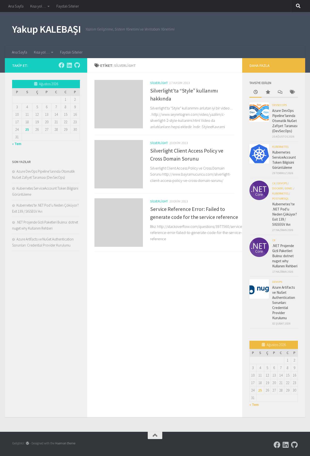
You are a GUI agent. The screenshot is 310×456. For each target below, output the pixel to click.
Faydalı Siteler (67, 6)
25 (27, 129)
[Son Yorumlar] (280, 92)
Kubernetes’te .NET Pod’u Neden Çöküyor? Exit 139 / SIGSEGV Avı (284, 214)
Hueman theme (65, 443)
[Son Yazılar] (255, 92)
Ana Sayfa (15, 6)
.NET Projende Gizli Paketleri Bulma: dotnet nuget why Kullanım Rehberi (284, 255)
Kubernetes (280, 146)
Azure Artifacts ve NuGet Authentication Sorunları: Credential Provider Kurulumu (283, 302)
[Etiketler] (292, 92)
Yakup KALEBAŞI (46, 29)
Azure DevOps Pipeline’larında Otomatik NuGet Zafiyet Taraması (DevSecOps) (284, 120)
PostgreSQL (280, 198)
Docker (277, 188)
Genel (289, 188)
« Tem (16, 143)
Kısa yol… (38, 6)
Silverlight (159, 83)
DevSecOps (279, 105)
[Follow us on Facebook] (61, 65)
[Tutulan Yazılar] (268, 92)
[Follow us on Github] (77, 65)
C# (273, 183)
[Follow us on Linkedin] (69, 65)
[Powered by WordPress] (27, 443)
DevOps (282, 183)
